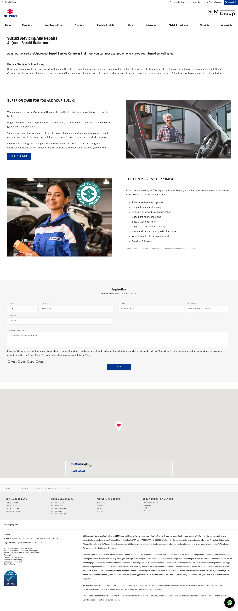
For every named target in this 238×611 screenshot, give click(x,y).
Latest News (197, 2)
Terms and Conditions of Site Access (19, 549)
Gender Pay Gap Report (13, 558)
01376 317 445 (78, 471)
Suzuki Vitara (12, 506)
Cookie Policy (9, 564)
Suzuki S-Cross (13, 511)
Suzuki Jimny (57, 511)
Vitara (100, 511)
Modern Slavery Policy (13, 560)
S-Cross (101, 506)
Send (119, 367)
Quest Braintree (80, 464)
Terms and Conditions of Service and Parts (21, 553)
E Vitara (101, 503)
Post (40, 362)
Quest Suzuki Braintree (158, 499)
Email (23, 362)
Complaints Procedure (13, 562)
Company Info (12, 525)
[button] (119, 427)
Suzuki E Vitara (13, 508)
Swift (99, 508)
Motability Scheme (109, 499)
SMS (32, 362)
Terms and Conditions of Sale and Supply (21, 551)
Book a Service (215, 2)
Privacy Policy (83, 355)
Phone (14, 362)
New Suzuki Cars (16, 499)
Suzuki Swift (12, 503)
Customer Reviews (177, 2)
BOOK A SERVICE (19, 156)
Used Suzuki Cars (62, 499)
